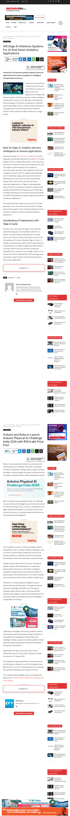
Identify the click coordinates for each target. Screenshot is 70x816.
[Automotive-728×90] (25, 19)
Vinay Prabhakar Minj (8, 59)
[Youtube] (59, 1)
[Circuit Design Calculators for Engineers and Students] (50, 391)
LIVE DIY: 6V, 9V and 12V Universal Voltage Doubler (59, 274)
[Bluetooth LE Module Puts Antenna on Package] (50, 220)
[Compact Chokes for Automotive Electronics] (50, 318)
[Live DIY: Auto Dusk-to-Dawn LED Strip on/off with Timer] (50, 280)
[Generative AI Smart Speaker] (50, 114)
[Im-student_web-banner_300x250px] (57, 72)
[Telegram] (20, 59)
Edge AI (18, 277)
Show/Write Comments (23, 300)
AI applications (11, 277)
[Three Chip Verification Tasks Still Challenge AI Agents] (50, 175)
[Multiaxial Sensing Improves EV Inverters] (50, 197)
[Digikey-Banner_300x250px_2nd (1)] (24, 142)
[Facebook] (48, 1)
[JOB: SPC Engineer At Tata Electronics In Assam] (50, 351)
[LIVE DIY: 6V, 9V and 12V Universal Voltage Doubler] (50, 273)
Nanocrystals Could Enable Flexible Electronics (59, 190)
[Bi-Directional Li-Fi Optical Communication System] (50, 96)
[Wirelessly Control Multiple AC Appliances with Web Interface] (50, 154)
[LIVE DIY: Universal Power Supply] (50, 267)
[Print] (42, 59)
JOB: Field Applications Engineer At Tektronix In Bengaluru (60, 344)
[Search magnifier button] (60, 23)
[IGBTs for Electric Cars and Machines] (50, 312)
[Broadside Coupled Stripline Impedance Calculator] (50, 398)
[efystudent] (35, 815)
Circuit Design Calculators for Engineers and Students (60, 391)
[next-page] (51, 119)
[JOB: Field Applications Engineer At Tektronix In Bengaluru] (50, 343)
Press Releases (11, 36)
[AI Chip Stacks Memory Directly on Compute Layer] (50, 239)
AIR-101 (26, 156)
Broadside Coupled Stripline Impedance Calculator (59, 399)
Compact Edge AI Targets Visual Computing (58, 305)
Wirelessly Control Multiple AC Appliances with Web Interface (60, 154)
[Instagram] (51, 1)
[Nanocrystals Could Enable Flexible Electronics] (50, 190)
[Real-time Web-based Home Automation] (50, 133)
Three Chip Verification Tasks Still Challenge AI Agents (60, 176)
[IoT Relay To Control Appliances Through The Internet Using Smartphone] (50, 105)
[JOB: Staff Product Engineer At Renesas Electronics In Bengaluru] (50, 358)
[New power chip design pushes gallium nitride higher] (50, 182)
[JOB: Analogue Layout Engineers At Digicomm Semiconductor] (50, 367)
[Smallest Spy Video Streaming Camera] (50, 148)
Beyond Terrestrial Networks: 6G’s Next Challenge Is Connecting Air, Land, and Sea (59, 87)
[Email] (37, 59)
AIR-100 (20, 156)
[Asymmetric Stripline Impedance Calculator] (50, 411)
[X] (56, 1)
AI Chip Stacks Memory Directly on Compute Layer (60, 239)
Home (4, 36)
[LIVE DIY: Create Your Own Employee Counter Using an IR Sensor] (50, 260)
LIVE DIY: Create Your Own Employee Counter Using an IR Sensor (60, 260)
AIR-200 (35, 156)
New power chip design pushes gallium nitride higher (60, 183)
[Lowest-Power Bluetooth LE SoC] (50, 227)
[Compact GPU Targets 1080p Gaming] (50, 323)
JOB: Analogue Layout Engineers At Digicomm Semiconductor (60, 367)
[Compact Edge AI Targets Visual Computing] (50, 305)
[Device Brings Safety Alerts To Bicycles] (50, 233)
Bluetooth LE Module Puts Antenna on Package (59, 220)
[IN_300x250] (57, 51)
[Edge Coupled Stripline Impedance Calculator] (50, 405)
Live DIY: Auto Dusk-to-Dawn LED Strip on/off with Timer (59, 281)
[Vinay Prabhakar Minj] (9, 289)
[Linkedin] (53, 1)
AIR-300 (37, 159)
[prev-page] (48, 119)
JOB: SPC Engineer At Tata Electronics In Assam (59, 351)
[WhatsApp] (33, 59)
